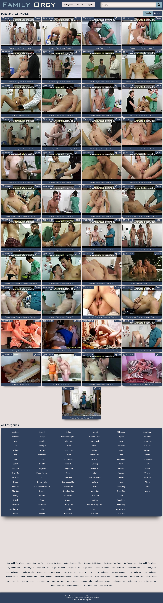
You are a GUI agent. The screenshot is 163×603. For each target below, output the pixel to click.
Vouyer (147, 473)
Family (42, 513)
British (15, 500)
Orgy (121, 441)
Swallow (147, 445)
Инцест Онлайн (118, 572)
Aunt (15, 459)
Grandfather (68, 486)
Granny (68, 500)
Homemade (95, 441)
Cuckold (42, 450)
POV (121, 450)
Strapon (147, 436)
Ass (15, 454)
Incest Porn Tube (137, 576)
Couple (42, 441)
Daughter (42, 468)
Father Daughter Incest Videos (49, 572)
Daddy (42, 464)
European (42, 504)
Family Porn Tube (133, 567)
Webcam (147, 477)
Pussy (121, 464)
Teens (147, 454)
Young (147, 491)
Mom (94, 486)
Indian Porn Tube (57, 586)
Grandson (68, 495)
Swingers (147, 450)
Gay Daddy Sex (28, 567)
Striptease (147, 441)
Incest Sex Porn (85, 572)
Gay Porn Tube (58, 581)
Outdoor (121, 445)
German (68, 477)
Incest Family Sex (134, 572)
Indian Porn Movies (102, 581)
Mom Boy (95, 491)
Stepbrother (121, 509)
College (42, 436)
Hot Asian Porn (28, 581)
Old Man (94, 513)
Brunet (15, 513)
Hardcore (68, 513)
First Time (68, 450)
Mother (95, 500)
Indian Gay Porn (119, 581)
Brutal (42, 432)
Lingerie (94, 468)
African (15, 432)
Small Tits (121, 491)
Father (68, 432)
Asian (15, 450)
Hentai (95, 432)
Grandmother (68, 491)
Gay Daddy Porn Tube (15, 563)
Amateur (15, 436)
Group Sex (68, 504)
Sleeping (121, 486)
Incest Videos (151, 576)
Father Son (68, 441)
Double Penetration (42, 486)
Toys (148, 464)
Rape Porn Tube (43, 567)
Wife (148, 486)
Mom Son (95, 495)
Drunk (42, 491)
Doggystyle (42, 482)
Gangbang (68, 468)
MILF (95, 473)
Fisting (68, 454)
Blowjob (15, 491)
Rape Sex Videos (58, 567)
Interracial (94, 454)
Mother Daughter (94, 504)
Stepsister (121, 513)
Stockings (147, 432)
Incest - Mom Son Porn (83, 576)
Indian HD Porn (150, 581)
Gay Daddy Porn (130, 563)
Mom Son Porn (46, 576)
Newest (80, 5)
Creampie (42, 445)
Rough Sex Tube (74, 567)
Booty (15, 495)
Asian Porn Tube (13, 581)
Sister (121, 482)
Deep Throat (41, 473)
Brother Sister (15, 509)
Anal (15, 441)
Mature (95, 482)
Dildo (42, 477)
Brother (15, 504)
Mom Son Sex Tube (102, 576)
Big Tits (15, 473)
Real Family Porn (12, 572)
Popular (90, 5)
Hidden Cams (94, 436)
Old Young (121, 432)
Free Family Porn (149, 567)
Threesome (147, 459)
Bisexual (15, 477)
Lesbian (94, 459)
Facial (42, 509)
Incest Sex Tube (70, 572)
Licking (95, 464)
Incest (94, 445)
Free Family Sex (118, 567)
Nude (94, 509)
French (68, 464)
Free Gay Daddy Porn (92, 563)
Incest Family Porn (102, 572)
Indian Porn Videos (74, 586)
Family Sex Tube (28, 572)
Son (121, 495)
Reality (121, 468)
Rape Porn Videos (102, 567)
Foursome (68, 459)
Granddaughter (68, 482)
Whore (147, 482)
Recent (157, 13)
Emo (42, 500)
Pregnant (121, 459)
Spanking (121, 500)
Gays (68, 473)
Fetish (68, 445)
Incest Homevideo (120, 576)
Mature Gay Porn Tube (36, 563)
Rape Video (87, 567)
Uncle (147, 468)
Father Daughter (68, 436)
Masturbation (94, 477)
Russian (121, 473)
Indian (94, 450)
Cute (42, 459)
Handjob (68, 509)
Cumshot (42, 454)
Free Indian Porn (106, 586)
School (121, 477)
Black (15, 482)
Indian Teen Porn (135, 581)
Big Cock (15, 468)
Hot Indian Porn (90, 586)
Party (121, 454)
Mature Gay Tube (54, 563)
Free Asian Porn (43, 581)
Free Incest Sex (12, 576)
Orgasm (121, 436)
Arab (15, 445)
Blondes (15, 486)
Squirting (121, 504)
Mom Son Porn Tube (29, 576)
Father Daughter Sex (63, 576)
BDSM (15, 464)
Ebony (42, 495)
